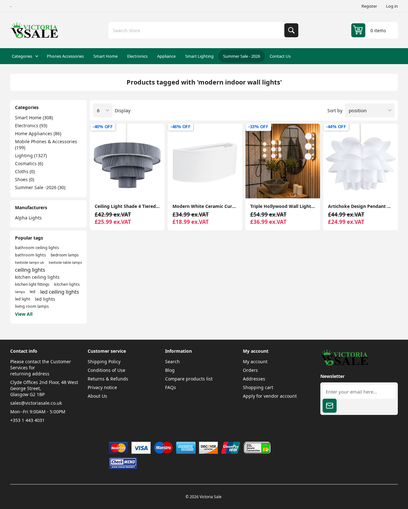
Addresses (254, 379)
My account (255, 361)
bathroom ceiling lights (37, 247)
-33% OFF (258, 126)
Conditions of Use (106, 370)
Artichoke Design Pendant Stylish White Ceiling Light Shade (360, 206)
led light (22, 299)
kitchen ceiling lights (37, 277)
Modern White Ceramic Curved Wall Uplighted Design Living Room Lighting (204, 206)
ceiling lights (30, 269)
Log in (392, 6)
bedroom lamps (65, 254)
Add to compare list (100, 188)
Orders (250, 370)
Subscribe (330, 406)
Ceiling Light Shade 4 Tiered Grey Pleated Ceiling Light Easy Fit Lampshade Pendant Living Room (127, 206)
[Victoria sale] (344, 364)
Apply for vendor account (270, 396)
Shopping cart (258, 387)
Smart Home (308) (34, 117)
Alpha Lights (28, 218)
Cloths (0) (25, 171)
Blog (170, 370)
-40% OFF (103, 126)
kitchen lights (67, 284)
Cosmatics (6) (29, 163)
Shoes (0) (24, 179)
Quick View (154, 188)
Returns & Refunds (108, 379)
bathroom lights (30, 255)
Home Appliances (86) (38, 133)
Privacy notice (102, 387)
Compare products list (189, 379)
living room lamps (32, 306)
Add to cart (127, 188)
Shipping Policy (104, 361)
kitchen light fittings (32, 284)
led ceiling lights (59, 291)
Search (291, 30)
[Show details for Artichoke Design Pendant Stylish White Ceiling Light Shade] (360, 161)
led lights (45, 299)
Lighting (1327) (31, 155)
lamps (20, 291)
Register (369, 6)
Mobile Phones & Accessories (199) (46, 144)
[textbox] (197, 30)
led (32, 291)
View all (24, 314)
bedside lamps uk (29, 262)
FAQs (170, 387)
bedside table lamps (65, 262)
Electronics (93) (31, 125)
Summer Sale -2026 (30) (40, 187)
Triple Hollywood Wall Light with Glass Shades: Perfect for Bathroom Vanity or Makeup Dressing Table (282, 206)
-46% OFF (181, 126)
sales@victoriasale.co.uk (36, 403)
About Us (97, 396)
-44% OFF (336, 126)
